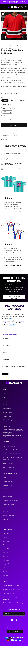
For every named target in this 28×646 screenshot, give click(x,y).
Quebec (5, 519)
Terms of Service (8, 412)
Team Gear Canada (10, 643)
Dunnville (6, 548)
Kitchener (6, 556)
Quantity (3, 115)
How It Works (7, 408)
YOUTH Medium (8, 108)
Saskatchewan (7, 485)
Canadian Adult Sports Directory (13, 603)
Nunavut (5, 511)
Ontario (5, 477)
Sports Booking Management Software (12, 598)
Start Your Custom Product (14, 297)
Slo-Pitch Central (8, 467)
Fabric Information (9, 401)
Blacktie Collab (21, 643)
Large (22, 100)
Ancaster (6, 533)
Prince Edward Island (9, 515)
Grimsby (5, 552)
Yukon (5, 523)
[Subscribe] (23, 614)
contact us (14, 93)
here (24, 86)
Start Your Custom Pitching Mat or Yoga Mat (13, 458)
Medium (13, 100)
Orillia (5, 567)
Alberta (5, 489)
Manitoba (6, 493)
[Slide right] (17, 45)
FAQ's (4, 397)
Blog (4, 393)
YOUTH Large (7, 112)
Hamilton (6, 560)
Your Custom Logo (8, 463)
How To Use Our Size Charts (11, 450)
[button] (2, 7)
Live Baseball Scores (9, 593)
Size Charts (6, 405)
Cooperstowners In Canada (11, 585)
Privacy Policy (7, 420)
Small (5, 100)
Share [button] (5, 139)
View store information (10, 135)
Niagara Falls (7, 564)
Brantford (6, 541)
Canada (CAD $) (13, 631)
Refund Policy (7, 416)
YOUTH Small (7, 104)
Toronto (5, 571)
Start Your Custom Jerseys (11, 453)
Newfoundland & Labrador (11, 500)
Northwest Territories (9, 504)
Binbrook (5, 537)
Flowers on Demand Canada (11, 589)
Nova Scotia (7, 508)
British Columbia (8, 481)
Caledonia (6, 545)
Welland (5, 575)
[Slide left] (10, 45)
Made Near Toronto (9, 446)
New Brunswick (7, 496)
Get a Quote (14, 125)
